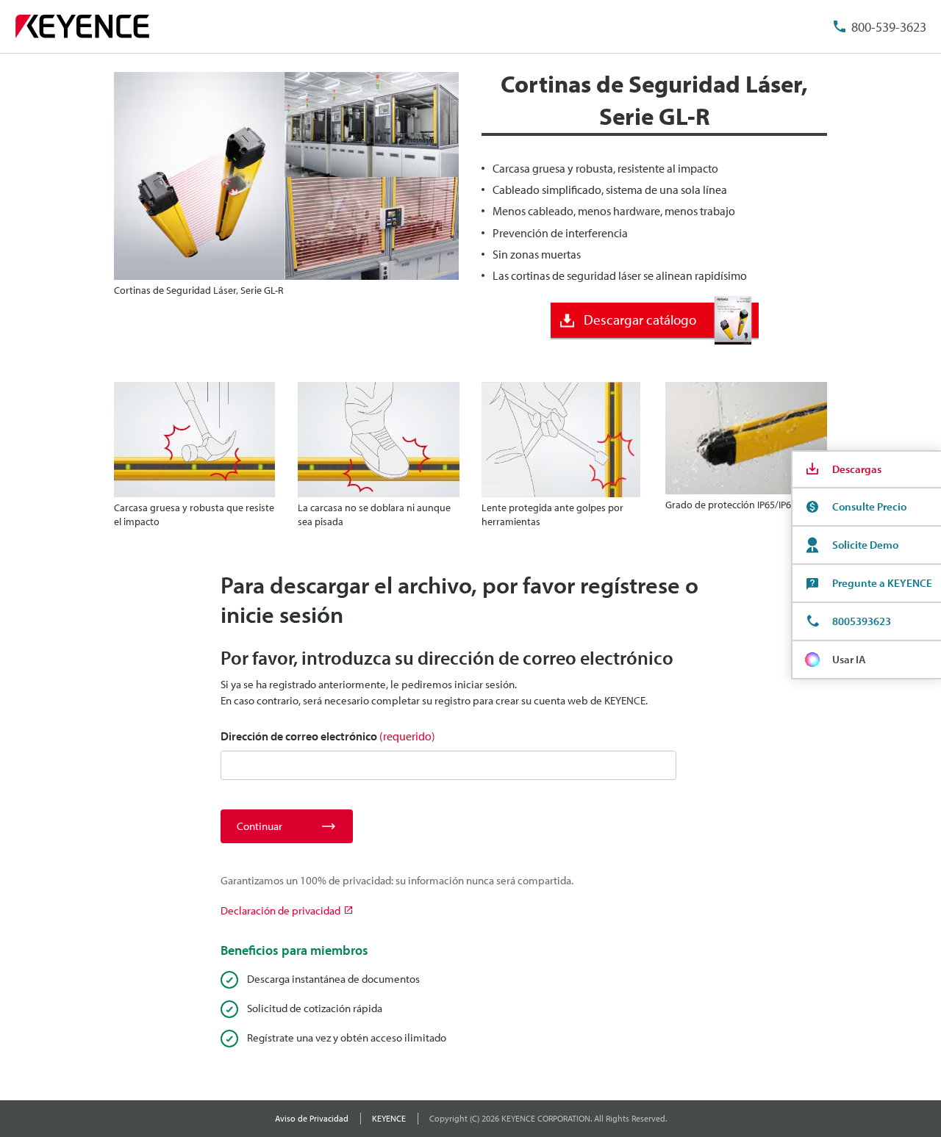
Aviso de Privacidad (311, 1118)
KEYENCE (389, 1118)
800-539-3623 (888, 26)
